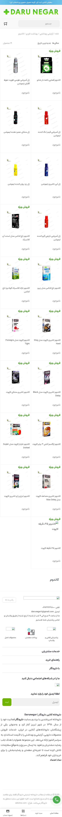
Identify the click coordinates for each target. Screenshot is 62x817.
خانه (57, 34)
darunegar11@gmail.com (42, 611)
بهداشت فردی (32, 34)
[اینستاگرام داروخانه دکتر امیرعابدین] (57, 685)
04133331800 (48, 607)
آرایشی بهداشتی (46, 34)
